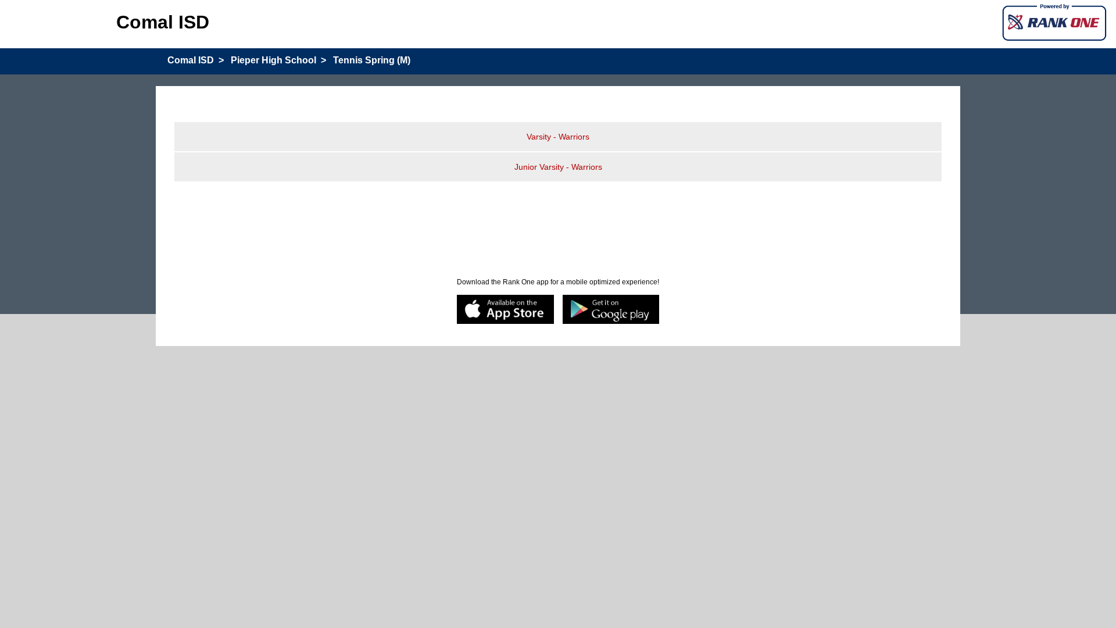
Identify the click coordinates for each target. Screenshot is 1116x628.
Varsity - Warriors (558, 136)
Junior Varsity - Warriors (558, 167)
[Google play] (611, 310)
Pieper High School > (278, 60)
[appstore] (505, 310)
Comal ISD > (195, 60)
